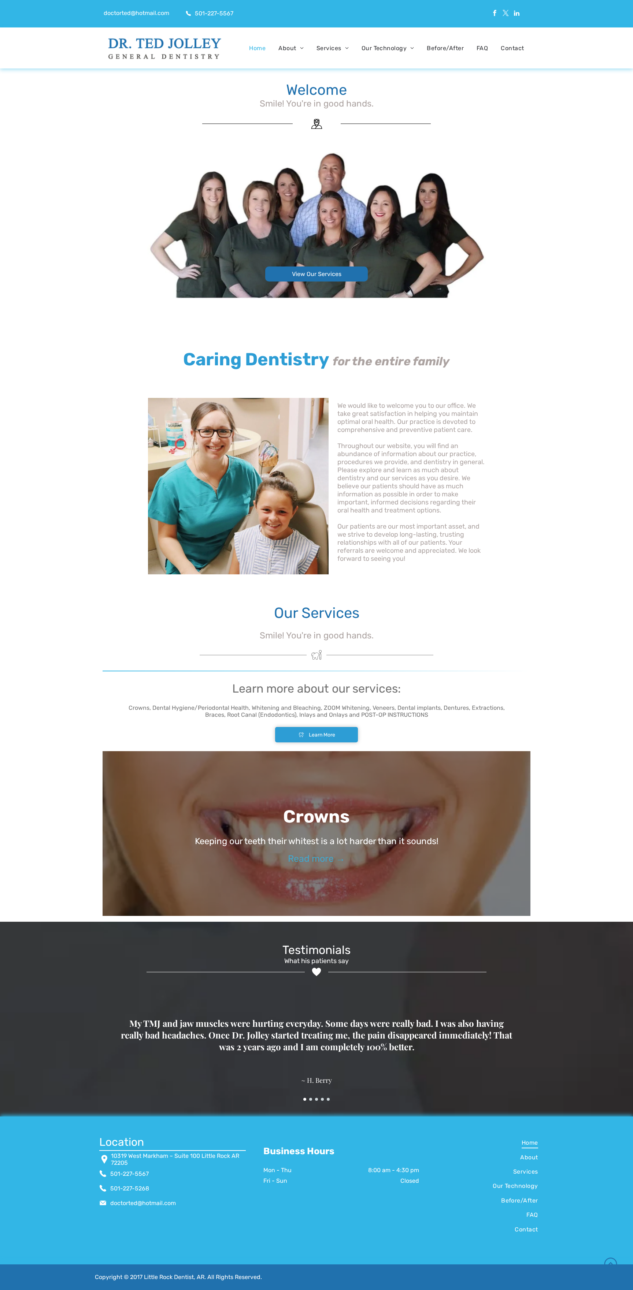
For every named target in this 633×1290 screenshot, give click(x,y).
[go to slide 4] (322, 1099)
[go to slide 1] (304, 1099)
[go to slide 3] (316, 1099)
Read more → (316, 858)
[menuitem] (257, 48)
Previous (89, 833)
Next (543, 833)
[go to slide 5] (328, 1099)
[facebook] (494, 13)
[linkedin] (516, 13)
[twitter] (505, 13)
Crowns (316, 816)
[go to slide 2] (310, 1099)
